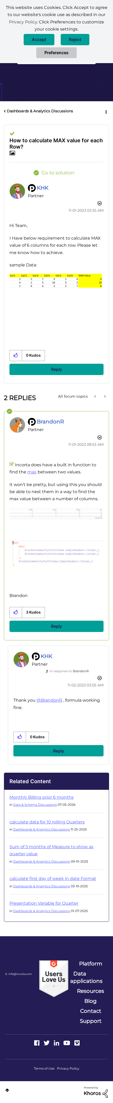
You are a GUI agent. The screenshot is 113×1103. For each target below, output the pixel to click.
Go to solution (58, 173)
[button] (39, 39)
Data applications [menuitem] (86, 977)
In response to (69, 671)
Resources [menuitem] (90, 991)
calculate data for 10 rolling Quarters (47, 821)
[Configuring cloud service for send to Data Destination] (95, 396)
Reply (56, 369)
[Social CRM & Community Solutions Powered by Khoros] (96, 1092)
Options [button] (105, 111)
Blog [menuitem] (90, 1001)
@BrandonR (49, 700)
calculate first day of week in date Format (52, 878)
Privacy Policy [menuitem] (68, 1068)
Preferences (56, 52)
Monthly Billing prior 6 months (41, 797)
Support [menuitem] (90, 1021)
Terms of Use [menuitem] (44, 1068)
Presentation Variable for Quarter (43, 903)
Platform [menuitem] (90, 963)
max (32, 471)
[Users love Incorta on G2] (53, 978)
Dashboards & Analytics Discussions (40, 111)
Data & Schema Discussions (35, 805)
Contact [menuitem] (90, 1011)
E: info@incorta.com (18, 974)
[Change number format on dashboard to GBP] (104, 396)
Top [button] (7, 1090)
